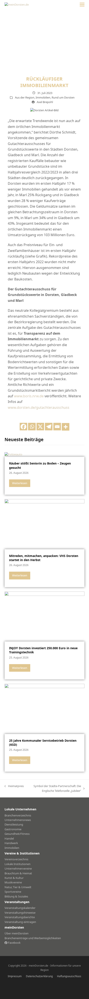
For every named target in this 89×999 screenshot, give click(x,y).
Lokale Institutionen (17, 864)
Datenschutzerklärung (39, 976)
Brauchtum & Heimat (18, 873)
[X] (40, 426)
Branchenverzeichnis (18, 815)
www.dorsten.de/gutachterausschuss (38, 407)
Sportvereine (13, 892)
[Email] (57, 426)
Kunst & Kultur (14, 878)
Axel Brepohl (45, 102)
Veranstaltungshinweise (20, 913)
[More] (65, 427)
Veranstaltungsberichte (20, 917)
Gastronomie (13, 829)
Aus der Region (24, 97)
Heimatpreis (14, 786)
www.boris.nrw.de (29, 396)
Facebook (14, 943)
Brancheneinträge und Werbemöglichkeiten (33, 938)
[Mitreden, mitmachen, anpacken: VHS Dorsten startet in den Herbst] (45, 524)
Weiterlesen (19, 483)
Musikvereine (13, 882)
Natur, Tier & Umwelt (18, 887)
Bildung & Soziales (16, 896)
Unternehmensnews (18, 820)
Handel (9, 838)
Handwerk (11, 843)
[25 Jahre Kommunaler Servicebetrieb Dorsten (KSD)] (45, 708)
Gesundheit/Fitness (17, 834)
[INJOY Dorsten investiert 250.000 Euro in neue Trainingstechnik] (45, 616)
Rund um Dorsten (63, 97)
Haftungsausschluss (69, 976)
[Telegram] (48, 426)
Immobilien (43, 97)
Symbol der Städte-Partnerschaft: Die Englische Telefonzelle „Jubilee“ (54, 788)
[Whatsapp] (32, 426)
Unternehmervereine (18, 868)
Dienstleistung (14, 824)
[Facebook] (23, 426)
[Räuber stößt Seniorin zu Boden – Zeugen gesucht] (13, 454)
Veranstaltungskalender (20, 908)
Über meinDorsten (17, 933)
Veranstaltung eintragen (20, 922)
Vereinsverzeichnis (16, 859)
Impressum (15, 976)
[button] (82, 4)
